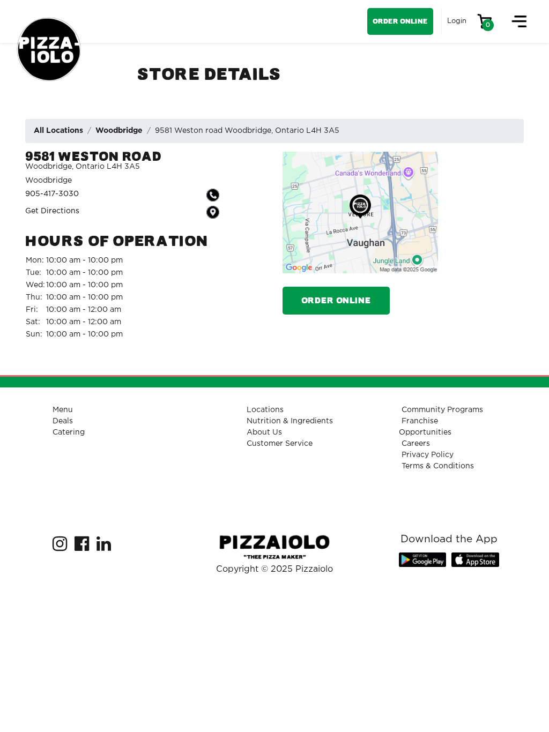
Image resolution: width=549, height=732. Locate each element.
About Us (264, 432)
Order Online (400, 21)
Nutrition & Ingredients (290, 421)
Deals (63, 421)
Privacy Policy (428, 455)
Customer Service (280, 443)
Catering (69, 432)
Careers (416, 443)
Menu (63, 410)
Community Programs (442, 410)
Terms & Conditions (438, 466)
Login (456, 21)
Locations (265, 410)
